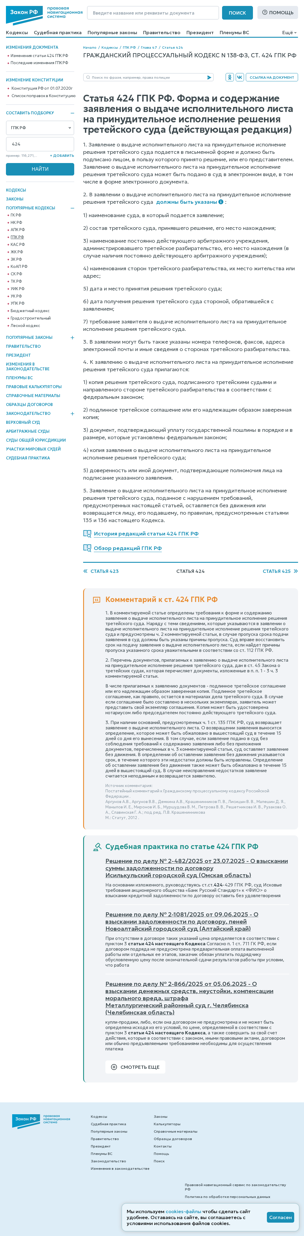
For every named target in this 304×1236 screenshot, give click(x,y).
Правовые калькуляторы (34, 386)
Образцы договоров (29, 404)
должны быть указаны (186, 201)
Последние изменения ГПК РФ (39, 63)
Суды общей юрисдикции (36, 440)
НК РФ (16, 222)
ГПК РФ (17, 237)
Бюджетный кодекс (30, 311)
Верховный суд (23, 422)
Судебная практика (58, 32)
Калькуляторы (167, 1124)
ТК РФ (16, 281)
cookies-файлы (183, 1211)
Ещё (287, 32)
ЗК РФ (16, 259)
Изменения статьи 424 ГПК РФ (39, 55)
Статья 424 (172, 47)
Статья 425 (277, 571)
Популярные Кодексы (30, 208)
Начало (89, 47)
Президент (200, 32)
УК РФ (16, 296)
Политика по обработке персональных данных (227, 1196)
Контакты (163, 1146)
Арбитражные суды (28, 431)
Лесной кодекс (25, 325)
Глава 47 (149, 47)
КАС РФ (18, 244)
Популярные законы (112, 32)
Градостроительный (31, 318)
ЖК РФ (17, 252)
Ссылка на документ (272, 77)
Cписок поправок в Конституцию (43, 96)
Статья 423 (105, 571)
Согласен (280, 1217)
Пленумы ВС (234, 32)
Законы (14, 199)
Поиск (237, 13)
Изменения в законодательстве (28, 367)
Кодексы (17, 32)
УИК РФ (17, 289)
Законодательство (28, 413)
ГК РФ (16, 215)
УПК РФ (17, 303)
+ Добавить (62, 155)
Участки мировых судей (33, 449)
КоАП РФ (19, 266)
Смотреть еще (140, 1067)
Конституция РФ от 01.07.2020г (42, 88)
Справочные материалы (33, 395)
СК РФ (16, 274)
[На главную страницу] (44, 16)
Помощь (281, 12)
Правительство (161, 32)
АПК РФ (18, 229)
